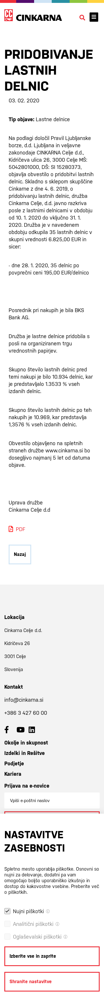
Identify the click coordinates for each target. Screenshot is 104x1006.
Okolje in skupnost (26, 743)
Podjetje (14, 763)
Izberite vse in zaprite (33, 956)
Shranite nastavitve (31, 981)
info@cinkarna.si (23, 700)
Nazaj (20, 554)
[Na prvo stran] (33, 15)
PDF (20, 529)
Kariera (12, 774)
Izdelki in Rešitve (24, 753)
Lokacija (14, 617)
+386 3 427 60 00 (25, 713)
